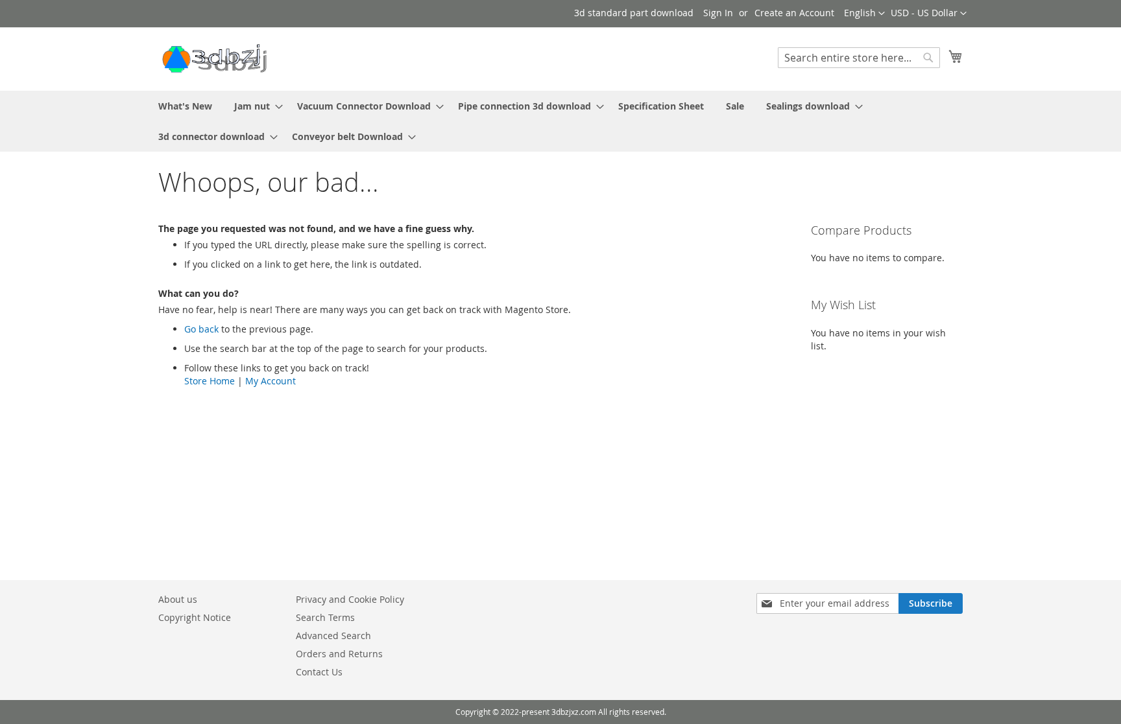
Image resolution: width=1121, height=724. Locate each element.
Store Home (209, 381)
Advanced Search (333, 635)
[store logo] (213, 58)
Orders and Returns (339, 654)
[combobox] (859, 57)
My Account (270, 381)
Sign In (718, 12)
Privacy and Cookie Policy (350, 599)
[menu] (560, 121)
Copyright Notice (194, 617)
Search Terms (325, 617)
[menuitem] (185, 106)
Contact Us (319, 672)
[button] (929, 13)
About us (177, 599)
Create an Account (794, 12)
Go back (201, 329)
